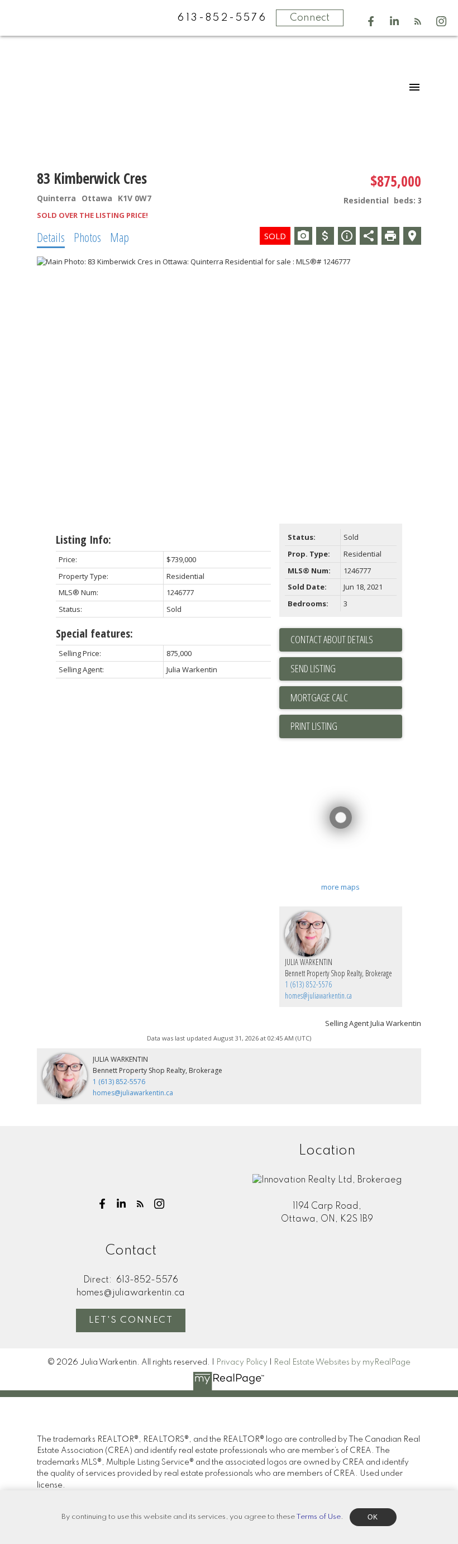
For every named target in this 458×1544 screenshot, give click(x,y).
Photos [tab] (87, 237)
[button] (371, 21)
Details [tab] (51, 237)
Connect (310, 18)
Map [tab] (119, 237)
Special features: (94, 633)
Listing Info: (83, 539)
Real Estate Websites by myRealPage (342, 1362)
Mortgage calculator (346, 698)
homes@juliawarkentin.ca (318, 995)
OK (373, 1517)
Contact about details (331, 639)
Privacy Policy (242, 1362)
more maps (340, 887)
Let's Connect (131, 1320)
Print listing (313, 726)
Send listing (313, 668)
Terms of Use (318, 1517)
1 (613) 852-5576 (308, 984)
